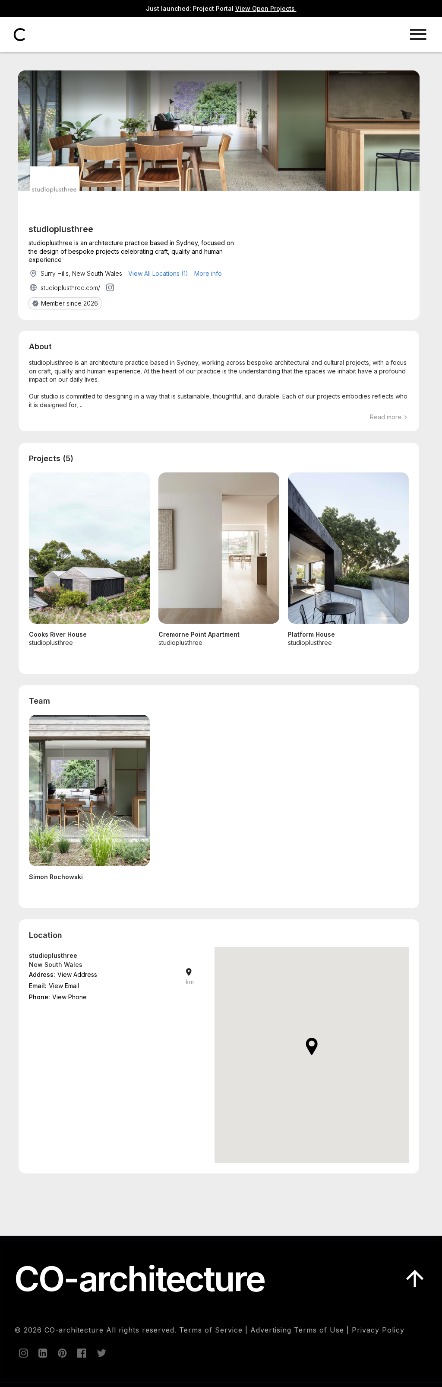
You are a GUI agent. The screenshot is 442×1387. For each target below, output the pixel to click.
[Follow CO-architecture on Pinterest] (61, 1352)
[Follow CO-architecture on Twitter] (100, 1352)
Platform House (311, 634)
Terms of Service (211, 1330)
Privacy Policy (378, 1330)
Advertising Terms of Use (297, 1330)
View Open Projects (266, 8)
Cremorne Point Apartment (199, 634)
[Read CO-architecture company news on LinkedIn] (42, 1352)
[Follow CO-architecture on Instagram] (23, 1352)
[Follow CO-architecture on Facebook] (81, 1352)
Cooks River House (58, 634)
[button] (312, 1046)
